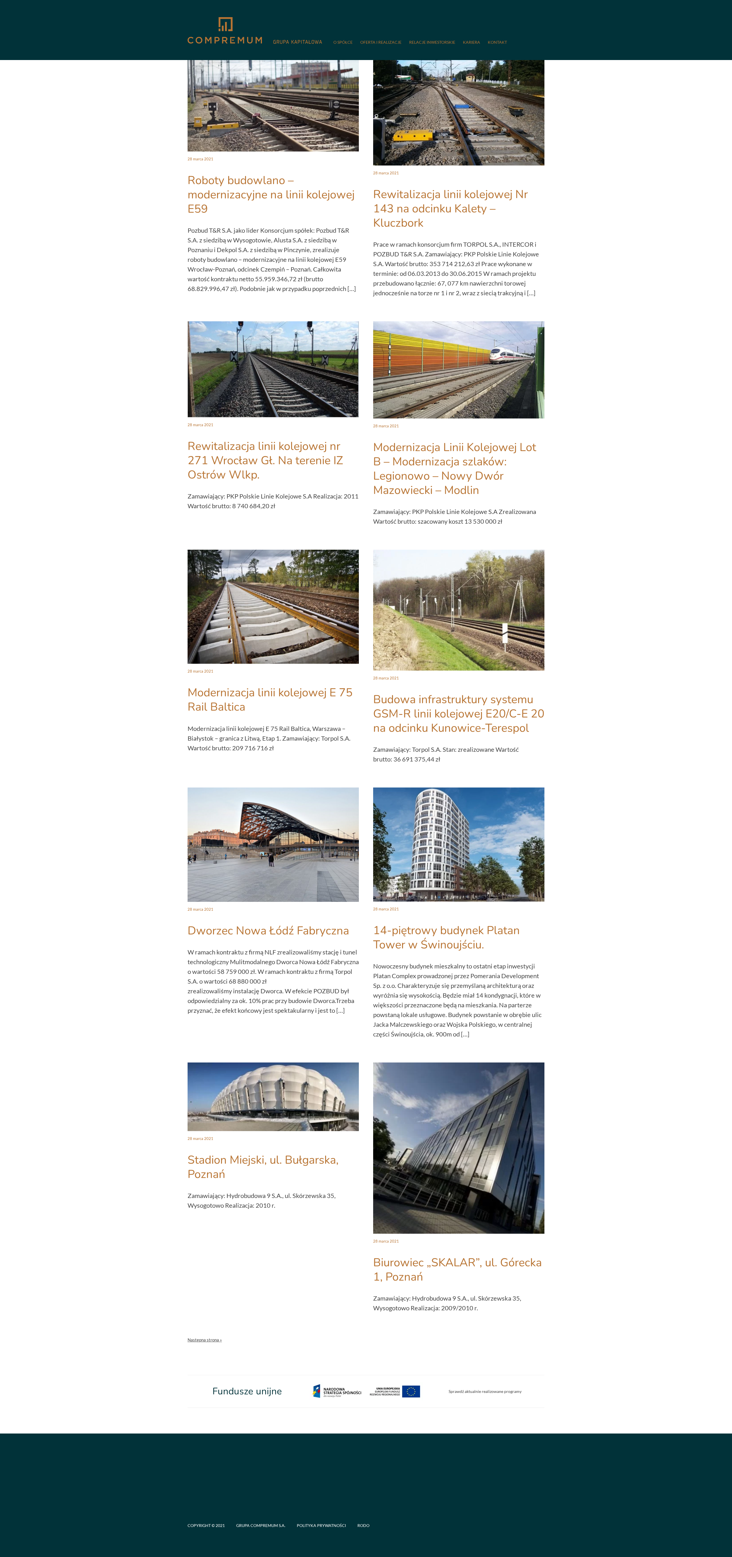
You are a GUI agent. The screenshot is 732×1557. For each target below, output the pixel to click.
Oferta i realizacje (380, 42)
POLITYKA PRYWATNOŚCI (321, 1525)
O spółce (343, 42)
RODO (363, 1525)
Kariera (471, 42)
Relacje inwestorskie (432, 42)
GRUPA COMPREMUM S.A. (260, 1525)
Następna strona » (205, 1339)
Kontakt (497, 42)
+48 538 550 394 (209, 1507)
